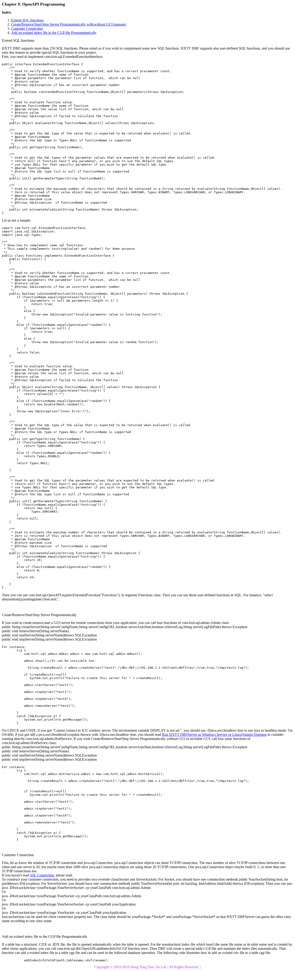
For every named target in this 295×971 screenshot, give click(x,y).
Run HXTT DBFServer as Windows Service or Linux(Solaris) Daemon (214, 734)
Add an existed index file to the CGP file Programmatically (54, 33)
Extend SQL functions (27, 20)
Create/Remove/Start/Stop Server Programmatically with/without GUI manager (68, 24)
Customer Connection (27, 28)
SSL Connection (42, 875)
